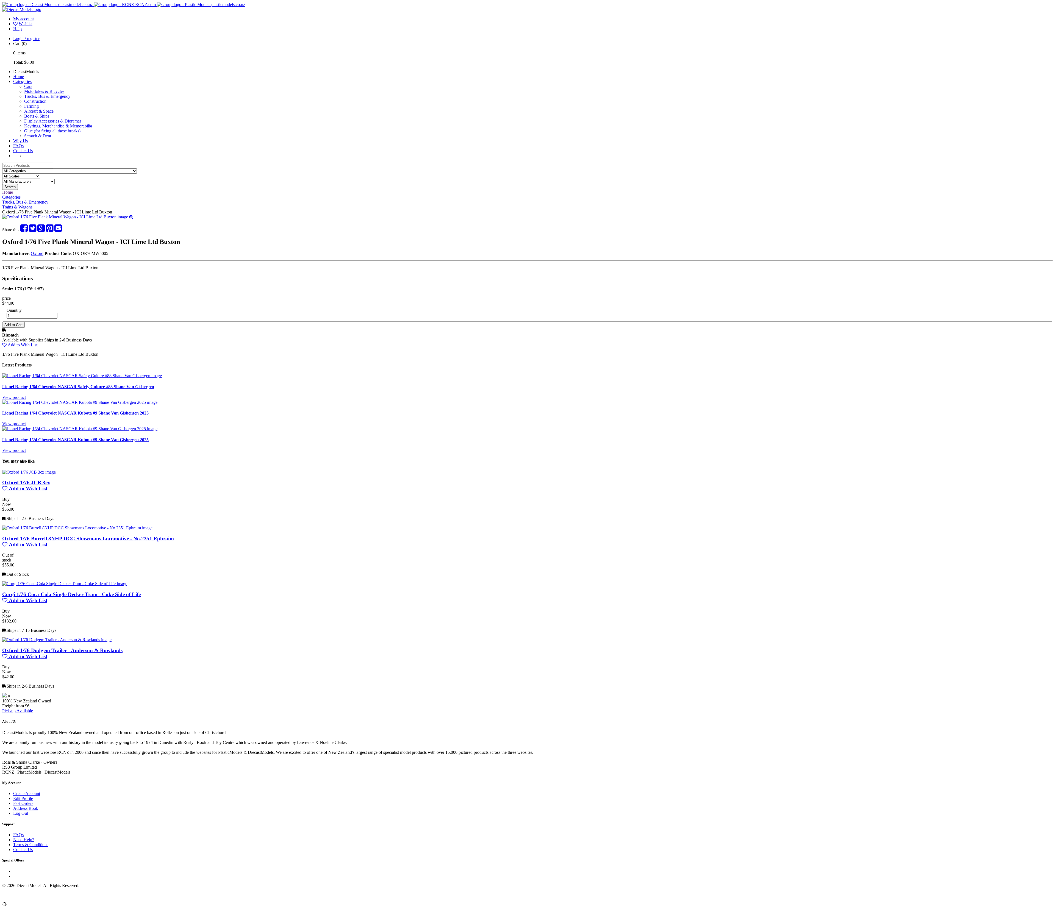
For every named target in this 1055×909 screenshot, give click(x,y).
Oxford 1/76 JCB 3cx (26, 482)
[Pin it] (49, 229)
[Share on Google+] (41, 229)
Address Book (25, 808)
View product (14, 397)
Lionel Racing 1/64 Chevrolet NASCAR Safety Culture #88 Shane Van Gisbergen (78, 386)
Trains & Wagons (17, 207)
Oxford (37, 253)
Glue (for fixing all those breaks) (52, 131)
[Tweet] (32, 229)
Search (10, 187)
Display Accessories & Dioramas (52, 121)
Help (17, 28)
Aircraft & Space (39, 111)
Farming (31, 106)
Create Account (26, 793)
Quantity (14, 310)
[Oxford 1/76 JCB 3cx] (29, 472)
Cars (28, 86)
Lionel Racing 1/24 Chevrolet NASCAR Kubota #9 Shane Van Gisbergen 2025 (75, 439)
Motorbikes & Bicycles (44, 91)
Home (18, 76)
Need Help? (23, 839)
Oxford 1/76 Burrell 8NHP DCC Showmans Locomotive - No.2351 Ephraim (88, 538)
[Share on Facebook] (24, 229)
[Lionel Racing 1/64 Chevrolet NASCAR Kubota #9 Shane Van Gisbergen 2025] (79, 402)
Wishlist (25, 23)
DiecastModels (26, 71)
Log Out (20, 813)
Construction (35, 101)
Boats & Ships (36, 116)
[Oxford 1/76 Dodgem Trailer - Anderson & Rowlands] (57, 639)
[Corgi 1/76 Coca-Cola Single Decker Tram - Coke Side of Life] (64, 583)
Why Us (20, 140)
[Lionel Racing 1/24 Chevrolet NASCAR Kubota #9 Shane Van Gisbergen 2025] (79, 428)
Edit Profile (23, 798)
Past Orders (23, 803)
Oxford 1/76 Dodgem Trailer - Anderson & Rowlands (62, 650)
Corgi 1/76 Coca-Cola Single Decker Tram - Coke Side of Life (71, 594)
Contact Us (23, 150)
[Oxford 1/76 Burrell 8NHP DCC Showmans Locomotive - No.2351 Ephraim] (77, 528)
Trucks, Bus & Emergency (47, 96)
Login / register (26, 38)
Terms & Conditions (30, 844)
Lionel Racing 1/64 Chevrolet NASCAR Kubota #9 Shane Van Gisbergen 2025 (75, 413)
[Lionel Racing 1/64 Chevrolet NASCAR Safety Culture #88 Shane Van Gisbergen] (82, 375)
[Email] (58, 229)
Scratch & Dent (37, 136)
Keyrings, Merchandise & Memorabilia (58, 126)
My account (23, 18)
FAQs (18, 145)
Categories (22, 81)
